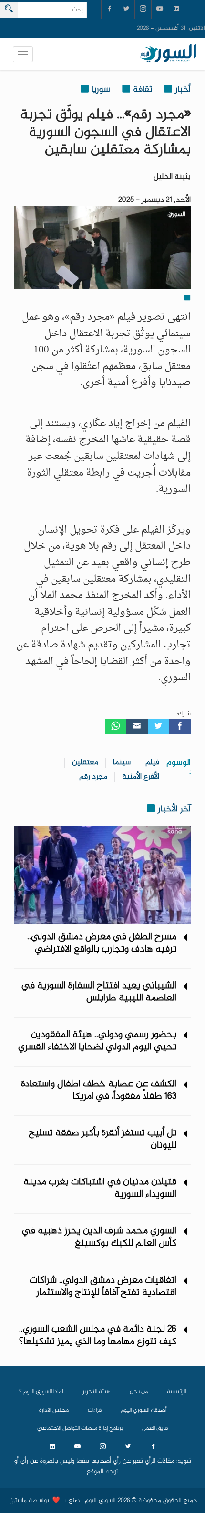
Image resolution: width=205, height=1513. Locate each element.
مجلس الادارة (54, 1410)
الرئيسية (176, 1392)
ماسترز (19, 1500)
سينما (122, 763)
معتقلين (85, 763)
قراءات (95, 1410)
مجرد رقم (93, 777)
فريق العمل (155, 1428)
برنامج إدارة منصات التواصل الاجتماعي (80, 1428)
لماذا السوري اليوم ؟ (41, 1392)
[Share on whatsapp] (115, 726)
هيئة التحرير (96, 1392)
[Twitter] (158, 726)
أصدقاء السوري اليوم (143, 1410)
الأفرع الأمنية (140, 777)
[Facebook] (180, 726)
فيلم (152, 763)
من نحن (139, 1392)
